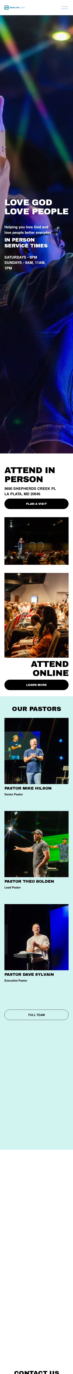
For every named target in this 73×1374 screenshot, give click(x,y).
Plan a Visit (36, 503)
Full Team (36, 1015)
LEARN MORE (36, 684)
